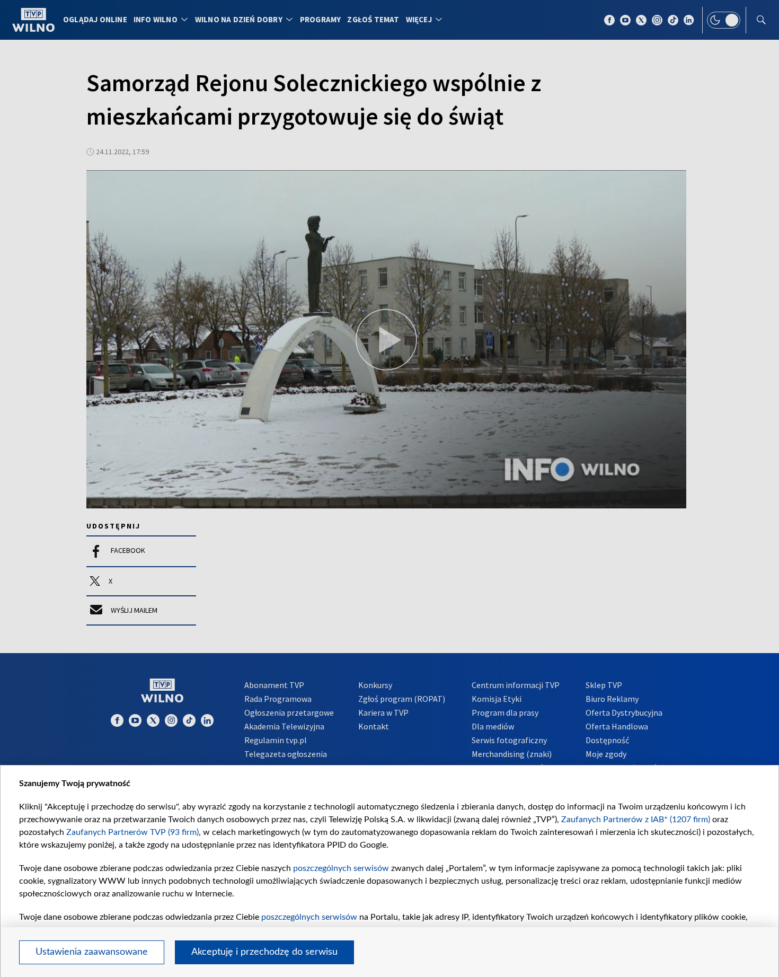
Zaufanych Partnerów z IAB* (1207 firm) (635, 819)
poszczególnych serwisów (341, 868)
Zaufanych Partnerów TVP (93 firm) (132, 832)
